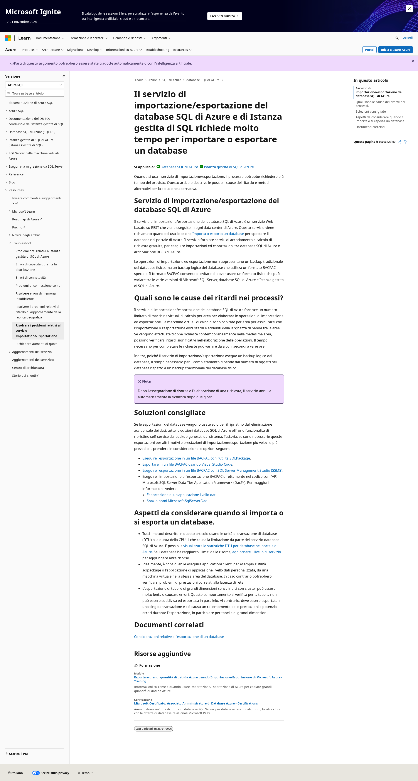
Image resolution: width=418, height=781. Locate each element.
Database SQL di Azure (179, 167)
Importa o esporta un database (218, 233)
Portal (369, 50)
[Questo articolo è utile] (400, 141)
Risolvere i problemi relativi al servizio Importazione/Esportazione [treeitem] (38, 330)
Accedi (408, 38)
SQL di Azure (171, 80)
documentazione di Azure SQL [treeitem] (31, 103)
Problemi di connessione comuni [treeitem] (39, 285)
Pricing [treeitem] (17, 227)
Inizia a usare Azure (395, 50)
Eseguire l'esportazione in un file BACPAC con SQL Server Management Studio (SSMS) (212, 470)
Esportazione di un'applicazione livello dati (181, 494)
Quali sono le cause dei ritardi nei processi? (380, 104)
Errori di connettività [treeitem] (31, 277)
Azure (152, 80)
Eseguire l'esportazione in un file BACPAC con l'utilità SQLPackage (196, 458)
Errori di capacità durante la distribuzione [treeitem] (36, 267)
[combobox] (34, 84)
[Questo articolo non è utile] (405, 141)
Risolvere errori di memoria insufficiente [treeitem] (36, 296)
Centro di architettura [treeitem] (28, 368)
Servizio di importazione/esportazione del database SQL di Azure (379, 92)
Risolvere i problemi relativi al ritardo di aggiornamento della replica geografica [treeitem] (38, 312)
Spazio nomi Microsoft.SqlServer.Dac (177, 500)
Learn (139, 80)
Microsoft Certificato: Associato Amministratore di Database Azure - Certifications (196, 703)
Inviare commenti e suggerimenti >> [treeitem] (36, 201)
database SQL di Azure (202, 80)
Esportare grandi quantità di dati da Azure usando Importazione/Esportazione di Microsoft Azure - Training (208, 679)
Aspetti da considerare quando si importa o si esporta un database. (380, 119)
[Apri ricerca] (397, 38)
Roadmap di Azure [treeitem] (25, 219)
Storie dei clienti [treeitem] (24, 375)
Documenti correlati (370, 127)
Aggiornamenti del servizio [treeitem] (32, 360)
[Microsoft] (8, 38)
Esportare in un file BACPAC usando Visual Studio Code (187, 464)
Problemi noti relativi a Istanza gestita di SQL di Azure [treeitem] (38, 253)
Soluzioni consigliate (371, 111)
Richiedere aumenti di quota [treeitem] (36, 344)
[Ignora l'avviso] (409, 8)
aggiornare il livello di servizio (256, 552)
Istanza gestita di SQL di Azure (229, 167)
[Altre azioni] (280, 80)
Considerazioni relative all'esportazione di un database (179, 636)
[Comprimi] (64, 76)
